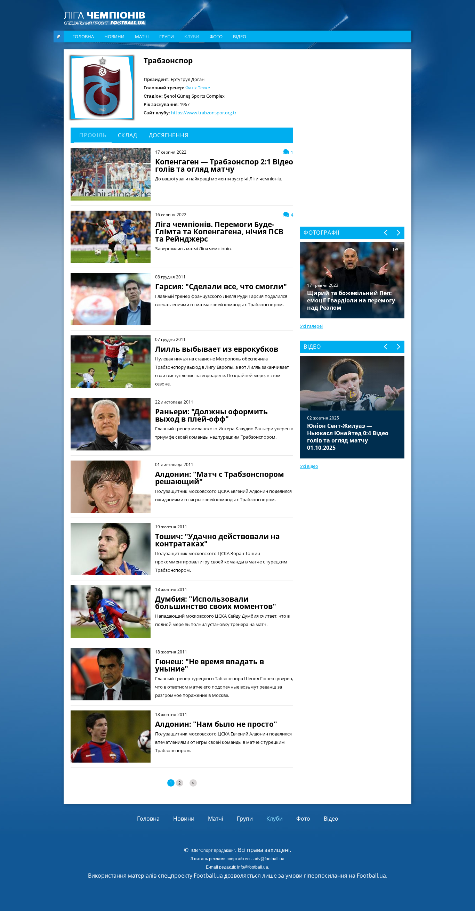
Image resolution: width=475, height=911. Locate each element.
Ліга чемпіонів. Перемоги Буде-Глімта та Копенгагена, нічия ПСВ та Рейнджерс (219, 232)
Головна (83, 36)
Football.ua (371, 875)
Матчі (142, 36)
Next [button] (398, 233)
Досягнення (168, 135)
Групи (166, 36)
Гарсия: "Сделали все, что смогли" (221, 286)
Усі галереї (311, 326)
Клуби (191, 36)
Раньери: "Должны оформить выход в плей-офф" (211, 415)
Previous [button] (386, 233)
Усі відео (309, 466)
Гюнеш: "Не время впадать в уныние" (209, 665)
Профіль (92, 135)
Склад (127, 135)
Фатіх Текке (197, 87)
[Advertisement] (352, 99)
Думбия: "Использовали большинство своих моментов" (215, 602)
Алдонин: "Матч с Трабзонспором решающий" (219, 478)
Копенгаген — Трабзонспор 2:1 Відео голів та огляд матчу (224, 165)
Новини (114, 36)
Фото (216, 36)
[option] (352, 407)
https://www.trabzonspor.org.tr (203, 112)
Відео (239, 36)
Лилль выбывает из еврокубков (216, 349)
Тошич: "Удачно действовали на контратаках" (217, 540)
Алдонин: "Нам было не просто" (216, 724)
